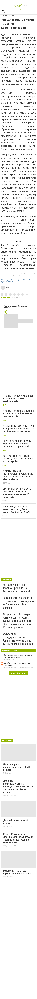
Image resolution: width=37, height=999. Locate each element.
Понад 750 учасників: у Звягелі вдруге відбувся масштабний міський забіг (16, 509)
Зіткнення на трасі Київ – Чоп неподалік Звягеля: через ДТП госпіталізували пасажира (18, 428)
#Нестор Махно (28, 280)
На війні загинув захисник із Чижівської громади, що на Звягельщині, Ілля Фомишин (18, 602)
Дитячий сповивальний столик (15, 822)
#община (12, 280)
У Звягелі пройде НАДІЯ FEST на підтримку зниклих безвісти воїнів (17, 398)
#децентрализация (7, 282)
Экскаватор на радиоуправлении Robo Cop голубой (17, 767)
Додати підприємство (18, 673)
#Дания (19, 280)
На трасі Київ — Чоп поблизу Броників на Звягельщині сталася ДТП (17, 588)
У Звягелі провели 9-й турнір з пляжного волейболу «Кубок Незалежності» (18, 413)
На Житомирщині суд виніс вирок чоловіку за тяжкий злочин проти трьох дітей (16, 443)
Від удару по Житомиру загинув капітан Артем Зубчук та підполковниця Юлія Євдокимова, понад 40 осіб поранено (17, 621)
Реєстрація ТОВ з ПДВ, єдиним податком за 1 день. (18, 872)
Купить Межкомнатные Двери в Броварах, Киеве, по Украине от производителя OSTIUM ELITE (18, 838)
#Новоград (4, 280)
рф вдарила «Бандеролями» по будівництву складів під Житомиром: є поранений (17, 639)
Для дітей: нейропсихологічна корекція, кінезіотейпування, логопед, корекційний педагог (18, 786)
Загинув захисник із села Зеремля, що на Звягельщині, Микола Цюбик (17, 458)
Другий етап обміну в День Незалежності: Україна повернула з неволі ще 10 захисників (16, 493)
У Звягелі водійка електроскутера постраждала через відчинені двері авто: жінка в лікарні (17, 475)
